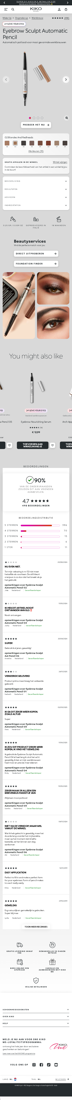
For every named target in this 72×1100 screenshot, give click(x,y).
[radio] (7, 144)
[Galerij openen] (66, 118)
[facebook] (41, 1064)
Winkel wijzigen (60, 162)
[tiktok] (48, 1064)
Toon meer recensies (36, 927)
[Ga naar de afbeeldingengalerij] (36, 79)
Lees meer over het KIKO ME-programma (19, 1053)
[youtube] (56, 1064)
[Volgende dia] (67, 2)
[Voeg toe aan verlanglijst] (9, 445)
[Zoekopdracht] (12, 9)
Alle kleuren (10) (36, 151)
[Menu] (6, 9)
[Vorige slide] (4, 2)
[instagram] (34, 1064)
